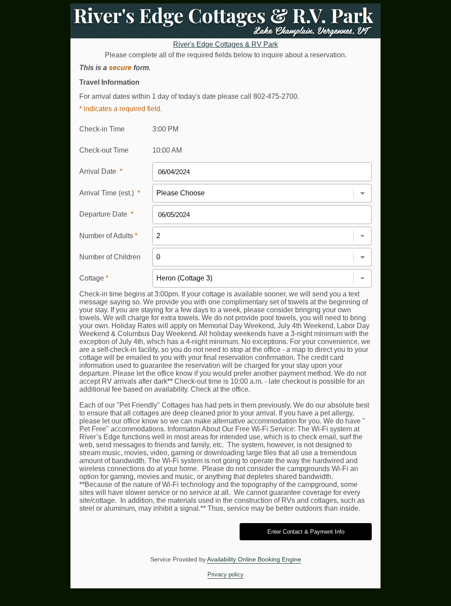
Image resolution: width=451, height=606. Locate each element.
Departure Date (106, 214)
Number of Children (109, 257)
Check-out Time (104, 150)
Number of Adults (108, 235)
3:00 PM (165, 129)
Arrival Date (100, 171)
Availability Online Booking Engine (254, 559)
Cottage (93, 278)
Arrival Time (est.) (109, 193)
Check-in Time (102, 129)
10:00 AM (167, 150)
